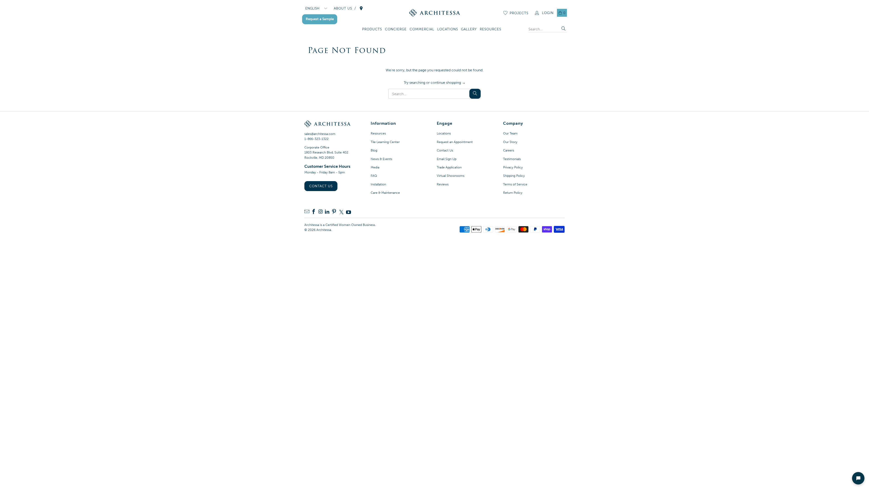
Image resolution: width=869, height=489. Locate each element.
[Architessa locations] (361, 8)
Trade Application (449, 167)
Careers (508, 150)
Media (375, 167)
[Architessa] (434, 13)
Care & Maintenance (385, 193)
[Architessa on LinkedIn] (327, 212)
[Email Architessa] (306, 212)
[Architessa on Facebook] (313, 212)
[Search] (563, 29)
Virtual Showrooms (450, 176)
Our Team (510, 133)
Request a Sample (320, 19)
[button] (372, 29)
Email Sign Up (446, 159)
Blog (374, 150)
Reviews (443, 184)
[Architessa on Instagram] (320, 212)
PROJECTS (519, 13)
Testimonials (512, 159)
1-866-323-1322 (316, 139)
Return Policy (512, 193)
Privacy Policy (513, 167)
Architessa (323, 230)
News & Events (381, 159)
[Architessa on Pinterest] (334, 212)
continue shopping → (448, 82)
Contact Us (321, 186)
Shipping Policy (514, 176)
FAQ (374, 176)
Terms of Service (515, 184)
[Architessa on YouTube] (348, 212)
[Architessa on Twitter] (341, 212)
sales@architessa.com (319, 134)
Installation (378, 184)
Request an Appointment (455, 142)
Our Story (510, 142)
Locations (444, 133)
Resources (378, 133)
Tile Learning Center (385, 142)
